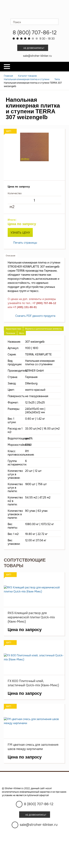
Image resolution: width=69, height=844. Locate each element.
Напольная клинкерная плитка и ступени (26, 79)
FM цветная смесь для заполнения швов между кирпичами (33, 747)
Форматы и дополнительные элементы (43, 329)
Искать (55, 22)
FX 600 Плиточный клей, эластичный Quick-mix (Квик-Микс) (33, 683)
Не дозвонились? (33, 48)
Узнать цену (20, 233)
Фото (21, 333)
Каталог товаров (27, 75)
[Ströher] (34, 9)
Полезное (10, 333)
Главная (8, 75)
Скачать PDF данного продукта (35, 316)
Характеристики (13, 329)
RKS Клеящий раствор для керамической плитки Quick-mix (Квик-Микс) (31, 617)
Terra (57, 79)
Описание (10, 255)
